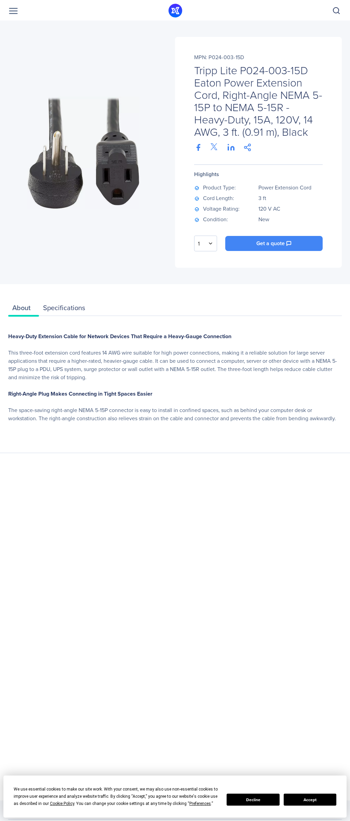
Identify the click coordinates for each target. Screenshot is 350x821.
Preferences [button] (200, 803)
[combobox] (205, 243)
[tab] (23, 309)
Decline (253, 800)
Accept (310, 800)
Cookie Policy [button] (62, 803)
